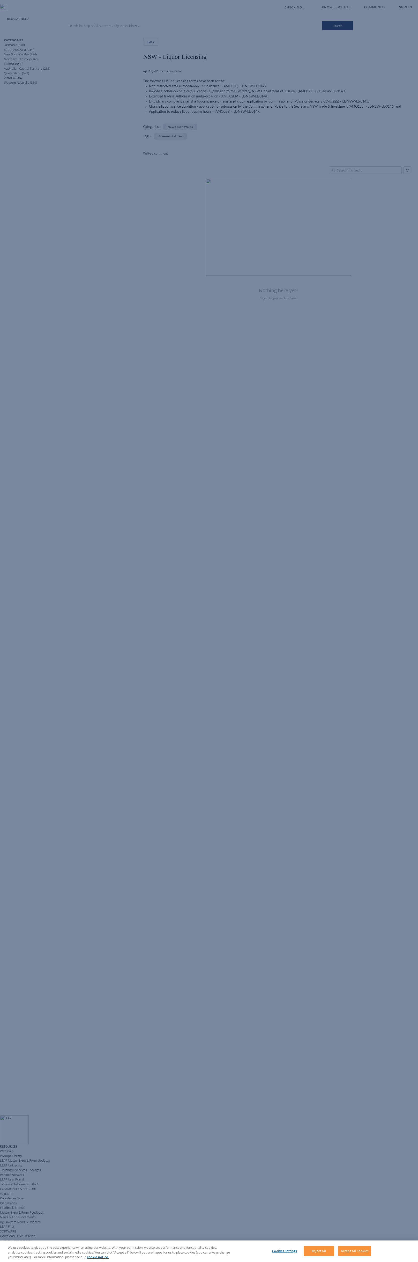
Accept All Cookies (354, 1250)
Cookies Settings (284, 1250)
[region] (209, 1251)
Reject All (319, 1250)
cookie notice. (98, 1257)
